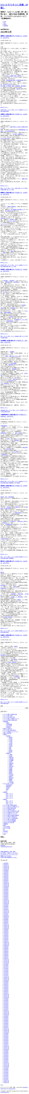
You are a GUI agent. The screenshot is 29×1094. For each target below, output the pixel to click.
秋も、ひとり (15, 109)
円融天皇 (17, 507)
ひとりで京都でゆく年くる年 (10, 812)
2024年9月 (5, 870)
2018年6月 (5, 951)
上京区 (10, 743)
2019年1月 (5, 941)
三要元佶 (15, 586)
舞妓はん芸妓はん (7, 728)
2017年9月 (5, 964)
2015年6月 (5, 1003)
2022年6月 (5, 909)
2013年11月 (6, 1030)
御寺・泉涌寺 (18, 433)
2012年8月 (5, 1052)
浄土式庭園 (13, 363)
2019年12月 (6, 925)
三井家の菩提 (4, 538)
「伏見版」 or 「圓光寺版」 (17, 596)
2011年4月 (5, 1075)
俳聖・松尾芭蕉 (12, 662)
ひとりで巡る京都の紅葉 (9, 808)
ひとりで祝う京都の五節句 (10, 805)
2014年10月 (6, 1014)
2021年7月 (5, 913)
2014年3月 (5, 1024)
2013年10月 (6, 1032)
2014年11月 (6, 1013)
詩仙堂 (4, 84)
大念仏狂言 (9, 725)
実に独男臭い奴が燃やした (17, 209)
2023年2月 (5, 897)
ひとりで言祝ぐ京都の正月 (10, 816)
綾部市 (10, 776)
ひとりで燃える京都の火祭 (10, 714)
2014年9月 (5, 1016)
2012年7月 (5, 1053)
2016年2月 (5, 991)
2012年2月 (5, 1060)
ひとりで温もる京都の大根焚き (11, 815)
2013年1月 (5, 1045)
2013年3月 (5, 1042)
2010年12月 (6, 1081)
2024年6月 (5, 874)
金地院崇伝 (3, 588)
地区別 (5, 734)
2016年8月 (5, 982)
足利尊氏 (16, 282)
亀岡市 (10, 772)
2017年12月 (6, 959)
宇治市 (10, 756)
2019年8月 (5, 931)
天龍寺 (2, 308)
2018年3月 (5, 955)
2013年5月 (5, 1039)
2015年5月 (5, 1004)
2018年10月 (6, 945)
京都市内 (8, 736)
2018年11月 (6, 944)
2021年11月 (6, 912)
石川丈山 (10, 84)
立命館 (11, 316)
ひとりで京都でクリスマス (10, 813)
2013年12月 (6, 1029)
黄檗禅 (18, 88)
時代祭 (5, 280)
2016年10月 (6, 980)
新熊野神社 (3, 433)
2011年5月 (5, 1073)
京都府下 (8, 753)
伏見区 (10, 746)
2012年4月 (5, 1057)
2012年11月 (6, 1047)
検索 (2, 706)
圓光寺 (2, 572)
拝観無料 (11, 482)
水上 (2, 138)
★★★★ (3, 410)
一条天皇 (8, 507)
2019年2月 (5, 939)
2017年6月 (5, 968)
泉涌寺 (18, 482)
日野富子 (13, 521)
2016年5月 (5, 987)
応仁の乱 (5, 292)
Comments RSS (11, 1088)
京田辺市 (11, 763)
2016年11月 (6, 978)
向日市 (10, 761)
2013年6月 (5, 1037)
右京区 (22, 410)
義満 (4, 252)
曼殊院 (10, 617)
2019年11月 (6, 926)
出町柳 (11, 219)
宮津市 (10, 780)
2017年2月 (5, 974)
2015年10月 (6, 997)
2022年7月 (5, 907)
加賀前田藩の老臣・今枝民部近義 (14, 80)
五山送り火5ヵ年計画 (8, 822)
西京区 (10, 751)
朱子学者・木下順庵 (6, 86)
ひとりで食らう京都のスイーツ (11, 718)
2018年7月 (5, 949)
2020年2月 (5, 922)
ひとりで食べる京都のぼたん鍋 (11, 811)
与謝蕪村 (16, 676)
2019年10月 (6, 928)
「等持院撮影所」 (9, 321)
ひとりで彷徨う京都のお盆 (10, 720)
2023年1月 (5, 899)
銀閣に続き (25, 178)
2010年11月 (6, 1082)
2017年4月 (5, 971)
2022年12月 (6, 900)
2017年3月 (5, 972)
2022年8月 (5, 906)
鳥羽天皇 (15, 379)
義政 (12, 251)
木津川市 (11, 766)
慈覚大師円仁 (18, 512)
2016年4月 (5, 988)
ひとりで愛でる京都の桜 (9, 819)
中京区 (10, 741)
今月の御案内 (6, 826)
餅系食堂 (5, 831)
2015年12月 (6, 994)
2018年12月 (6, 942)
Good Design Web (5, 1092)
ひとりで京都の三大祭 (9, 809)
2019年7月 (5, 932)
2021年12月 (6, 910)
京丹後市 (11, 782)
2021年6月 (5, 915)
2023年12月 (6, 883)
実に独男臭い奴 (9, 211)
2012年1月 (5, 1062)
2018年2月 (5, 957)
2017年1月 (5, 975)
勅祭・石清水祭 (7, 733)
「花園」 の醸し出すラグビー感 (12, 356)
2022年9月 (5, 905)
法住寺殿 (8, 448)
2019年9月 (5, 929)
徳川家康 (3, 585)
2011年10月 (6, 1066)
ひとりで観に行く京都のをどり (11, 806)
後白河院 (25, 447)
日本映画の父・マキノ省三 (21, 319)
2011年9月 (5, 1068)
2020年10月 (6, 916)
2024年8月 (5, 871)
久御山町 (11, 759)
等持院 (23, 305)
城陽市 (10, 764)
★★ (16, 188)
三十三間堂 (16, 451)
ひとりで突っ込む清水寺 (9, 730)
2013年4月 (5, 1040)
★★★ (21, 109)
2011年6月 (5, 1072)
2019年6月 (5, 933)
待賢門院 (10, 364)
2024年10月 (6, 869)
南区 (10, 749)
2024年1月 (5, 881)
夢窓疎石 (13, 308)
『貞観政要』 (13, 594)
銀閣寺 (13, 206)
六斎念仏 (8, 727)
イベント (5, 832)
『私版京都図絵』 (7, 312)
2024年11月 (6, 867)
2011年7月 (5, 1070)
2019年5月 (5, 935)
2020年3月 (5, 920)
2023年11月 (6, 884)
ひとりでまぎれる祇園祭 (9, 821)
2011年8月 (5, 1069)
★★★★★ (9, 785)
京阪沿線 (3, 218)
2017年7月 (5, 967)
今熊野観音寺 (4, 425)
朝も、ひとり (9, 800)
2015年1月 (5, 1010)
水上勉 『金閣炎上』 (18, 134)
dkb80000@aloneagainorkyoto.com (6, 846)
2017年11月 (6, 961)
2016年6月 (5, 985)
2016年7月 (5, 984)
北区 (19, 188)
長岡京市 (11, 757)
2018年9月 (5, 946)
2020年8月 (5, 919)
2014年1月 (5, 1027)
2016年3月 (5, 990)
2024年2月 (5, 880)
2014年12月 (6, 1011)
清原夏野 (14, 369)
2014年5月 (5, 1021)
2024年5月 (5, 876)
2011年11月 (6, 1065)
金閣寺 (9, 206)
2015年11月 (6, 995)
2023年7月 (5, 890)
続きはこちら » (4, 107)
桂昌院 (4, 522)
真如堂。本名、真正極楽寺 (7, 496)
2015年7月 (5, 1001)
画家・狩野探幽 (16, 86)
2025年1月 (5, 864)
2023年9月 (5, 887)
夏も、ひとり (9, 793)
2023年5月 (5, 893)
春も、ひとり (9, 798)
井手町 (10, 767)
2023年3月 (5, 896)
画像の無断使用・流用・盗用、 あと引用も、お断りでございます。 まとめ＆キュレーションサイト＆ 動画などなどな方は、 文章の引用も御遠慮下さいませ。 (10, 854)
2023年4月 (5, 894)
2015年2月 (5, 1008)
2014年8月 (5, 1017)
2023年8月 (5, 889)
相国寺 (19, 599)
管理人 (5, 24)
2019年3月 (5, 938)
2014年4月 (5, 1023)
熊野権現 (16, 440)
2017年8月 (5, 965)
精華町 (10, 769)
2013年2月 (5, 1043)
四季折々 (5, 792)
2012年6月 (5, 1055)
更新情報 (5, 25)
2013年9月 (5, 1033)
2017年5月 (5, 969)
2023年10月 (6, 886)
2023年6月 (5, 892)
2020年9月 (5, 918)
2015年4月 (5, 1006)
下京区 (10, 740)
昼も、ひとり (8, 109)
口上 (4, 22)
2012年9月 (5, 1050)
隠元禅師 (23, 86)
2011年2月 (5, 1078)
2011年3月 (5, 1076)
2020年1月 (5, 923)
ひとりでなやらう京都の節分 (10, 818)
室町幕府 (7, 282)
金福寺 (15, 646)
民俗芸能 (5, 721)
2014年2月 (5, 1026)
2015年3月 (5, 1007)
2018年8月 (5, 948)
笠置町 (10, 770)
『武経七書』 (20, 594)
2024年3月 (5, 879)
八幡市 (10, 754)
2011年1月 (5, 1079)
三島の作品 (7, 138)
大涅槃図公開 (8, 524)
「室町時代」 (12, 280)
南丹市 (10, 773)
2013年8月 (5, 1034)
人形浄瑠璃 (9, 724)
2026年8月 (5, 863)
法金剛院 (12, 351)
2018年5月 (5, 952)
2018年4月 (5, 954)
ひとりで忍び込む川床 (9, 717)
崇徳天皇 (10, 380)
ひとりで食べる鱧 (7, 715)
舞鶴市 (10, 779)
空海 (8, 438)
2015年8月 (5, 1000)
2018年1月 (5, 958)
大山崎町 (11, 760)
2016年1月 (5, 993)
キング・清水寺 (12, 221)
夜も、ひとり (9, 803)
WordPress (25, 1087)
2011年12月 (6, 1063)
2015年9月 (5, 998)
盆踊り (8, 723)
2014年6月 (5, 1020)
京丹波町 (11, 774)
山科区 (10, 750)
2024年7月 (5, 873)
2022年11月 (6, 902)
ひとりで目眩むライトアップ (10, 731)
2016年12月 (6, 977)
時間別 (5, 799)
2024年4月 (5, 877)
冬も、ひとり (9, 796)
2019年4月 (5, 936)
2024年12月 (6, 866)
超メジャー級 (10, 189)
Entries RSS (3, 1088)
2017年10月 (6, 962)
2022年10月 (6, 903)
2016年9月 (5, 981)
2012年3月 (5, 1059)
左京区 (2, 109)
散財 (4, 825)
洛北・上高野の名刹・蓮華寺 (13, 75)
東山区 (2, 481)
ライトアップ (4, 223)
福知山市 (11, 777)
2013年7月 (5, 1036)
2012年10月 (6, 1049)
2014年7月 (5, 1019)
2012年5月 (5, 1056)
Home (4, 21)
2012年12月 (6, 1046)
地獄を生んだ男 (21, 521)
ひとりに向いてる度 (8, 783)
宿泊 (4, 834)
